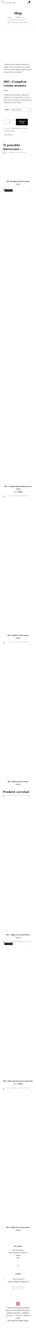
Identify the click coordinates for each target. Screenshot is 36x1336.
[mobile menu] (33, 2)
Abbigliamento (20, 17)
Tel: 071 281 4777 (19, 1279)
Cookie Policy (18, 1315)
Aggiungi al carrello (21, 122)
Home (10, 17)
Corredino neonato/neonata (16, 20)
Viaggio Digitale (23, 1320)
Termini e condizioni (22, 1313)
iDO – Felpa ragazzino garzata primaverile (18, 1081)
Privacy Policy (9, 1315)
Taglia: (7, 109)
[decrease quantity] (5, 122)
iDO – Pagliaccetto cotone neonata (18, 935)
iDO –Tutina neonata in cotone (18, 781)
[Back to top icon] (18, 1304)
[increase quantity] (13, 122)
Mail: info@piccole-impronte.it (18, 1282)
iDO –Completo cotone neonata (18, 635)
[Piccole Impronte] (8, 2)
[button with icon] (13, 1288)
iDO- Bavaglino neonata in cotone (18, 181)
